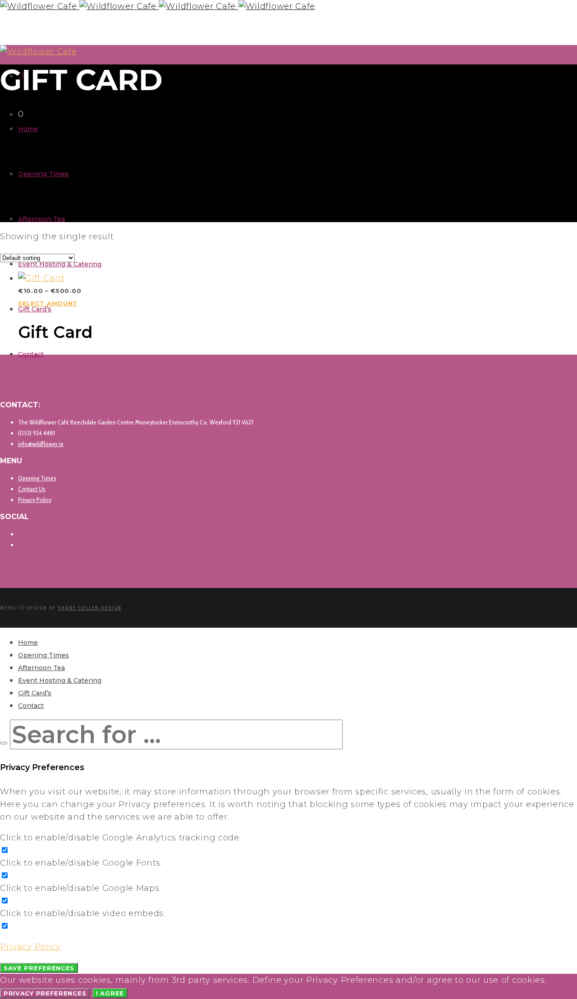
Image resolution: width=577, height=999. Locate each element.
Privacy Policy (34, 500)
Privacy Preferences (45, 993)
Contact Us (32, 489)
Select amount (48, 303)
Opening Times (37, 478)
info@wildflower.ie (41, 444)
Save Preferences (39, 968)
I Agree (110, 993)
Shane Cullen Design (90, 608)
